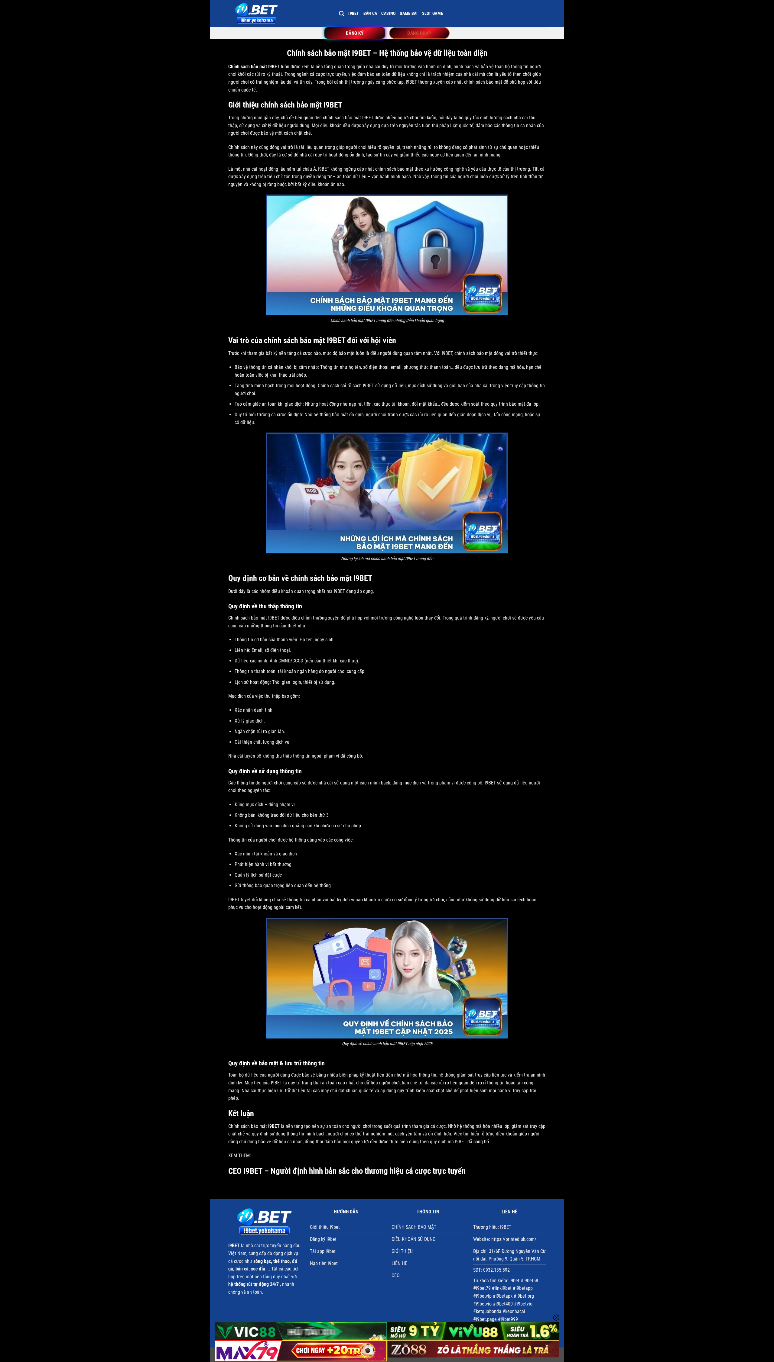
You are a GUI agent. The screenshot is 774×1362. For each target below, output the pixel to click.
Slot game (432, 13)
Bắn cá (370, 13)
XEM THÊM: (239, 1155)
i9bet (353, 13)
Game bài (409, 13)
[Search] (341, 14)
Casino (388, 13)
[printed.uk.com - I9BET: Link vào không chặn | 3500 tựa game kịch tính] (279, 13)
